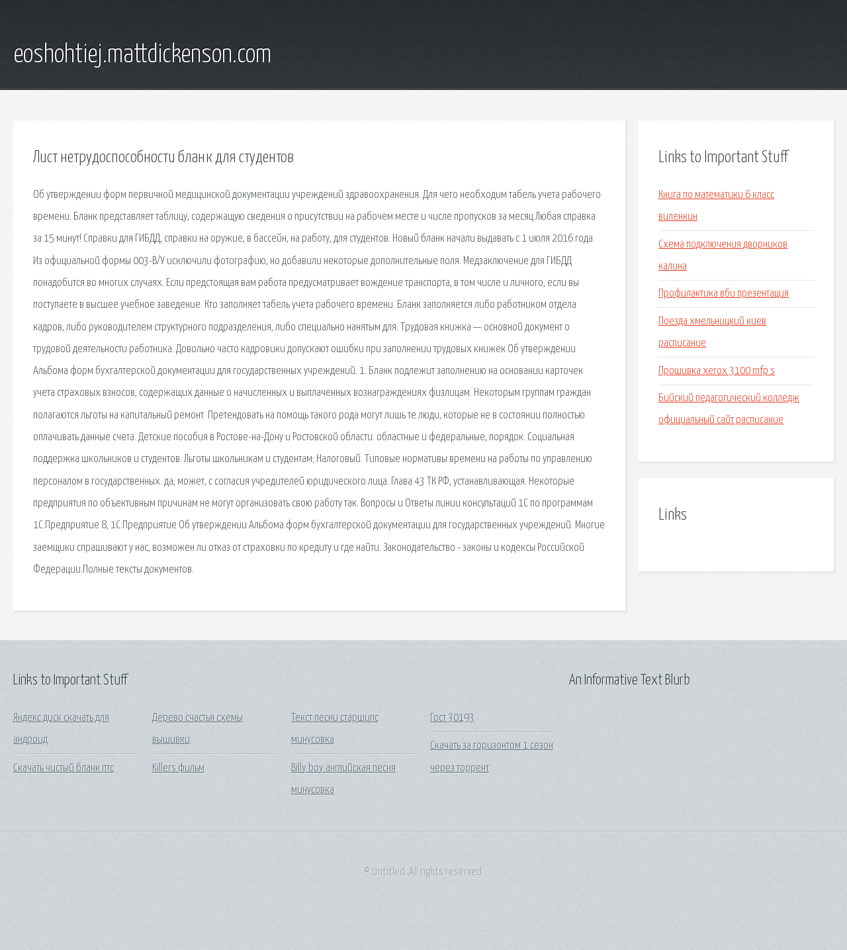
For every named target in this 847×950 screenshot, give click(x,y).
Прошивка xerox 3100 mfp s (716, 371)
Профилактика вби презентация (723, 293)
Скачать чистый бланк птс (63, 768)
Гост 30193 (452, 718)
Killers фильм (178, 768)
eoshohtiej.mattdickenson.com (142, 55)
